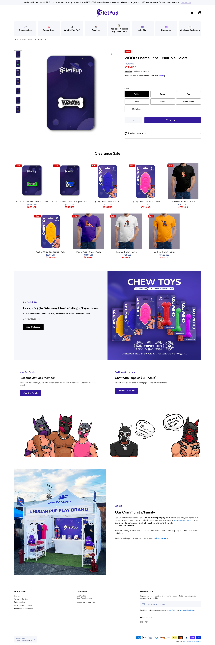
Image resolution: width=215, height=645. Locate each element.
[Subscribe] (198, 604)
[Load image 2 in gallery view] (18, 63)
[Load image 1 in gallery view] (18, 54)
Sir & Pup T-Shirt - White (126, 252)
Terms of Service (21, 599)
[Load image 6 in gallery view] (18, 100)
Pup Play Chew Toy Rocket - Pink (145, 201)
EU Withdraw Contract (23, 605)
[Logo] (107, 12)
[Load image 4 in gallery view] (18, 82)
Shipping (128, 71)
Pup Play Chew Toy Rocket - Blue (107, 201)
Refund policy (19, 602)
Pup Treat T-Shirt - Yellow (164, 252)
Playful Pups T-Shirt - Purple (88, 252)
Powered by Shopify (194, 641)
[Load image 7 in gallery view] (18, 109)
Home (16, 39)
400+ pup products (182, 520)
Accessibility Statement (23, 608)
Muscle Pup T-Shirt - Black (183, 201)
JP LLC (184, 641)
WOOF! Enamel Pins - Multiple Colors (32, 201)
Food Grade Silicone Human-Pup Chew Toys (60, 308)
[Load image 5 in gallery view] (18, 91)
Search (17, 596)
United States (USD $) (24, 640)
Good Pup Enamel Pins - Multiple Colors (69, 201)
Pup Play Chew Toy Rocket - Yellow (50, 252)
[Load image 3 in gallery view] (18, 73)
